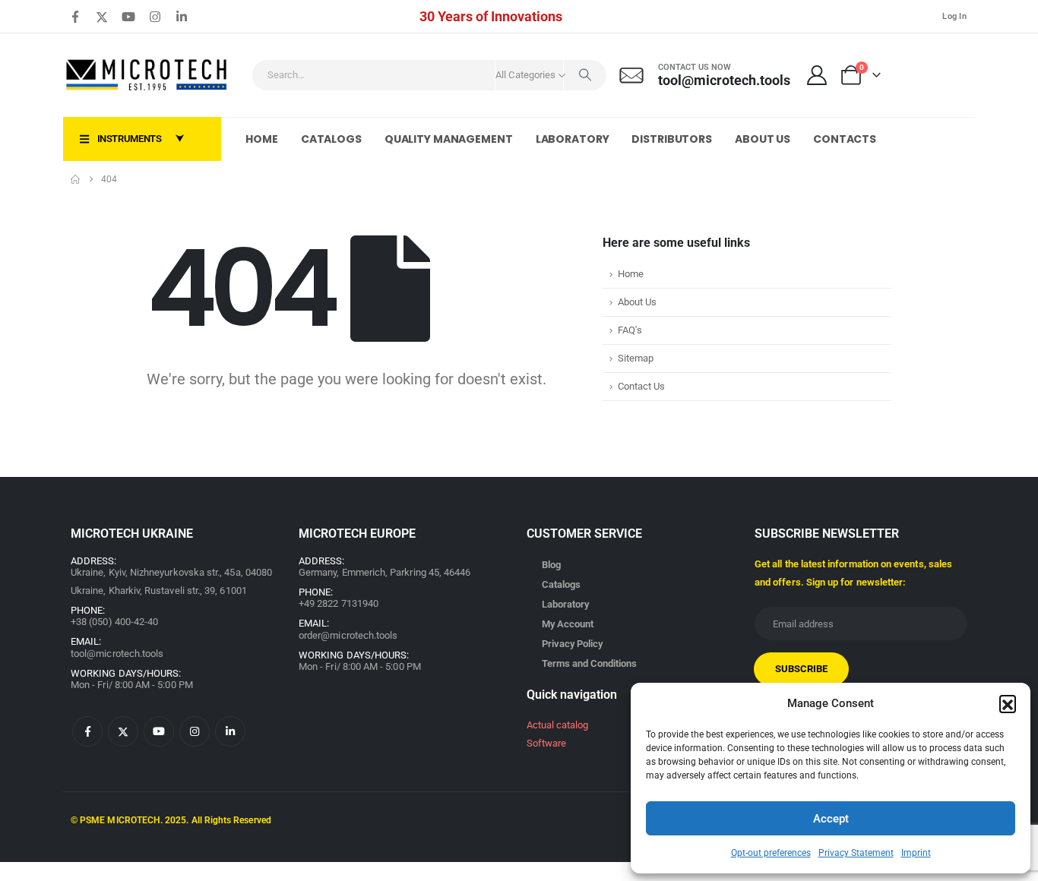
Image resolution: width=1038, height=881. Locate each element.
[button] (1007, 703)
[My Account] (817, 75)
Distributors (671, 139)
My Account (567, 624)
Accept (831, 819)
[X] (101, 16)
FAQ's (630, 330)
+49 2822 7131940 (338, 603)
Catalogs (331, 139)
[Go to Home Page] (75, 179)
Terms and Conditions (589, 663)
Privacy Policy (572, 643)
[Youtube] (128, 16)
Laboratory (572, 139)
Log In (954, 16)
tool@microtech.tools (117, 653)
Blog (551, 564)
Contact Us (641, 386)
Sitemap (635, 358)
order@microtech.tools (348, 635)
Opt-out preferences (771, 853)
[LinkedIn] (181, 16)
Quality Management (449, 139)
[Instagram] (155, 16)
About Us (762, 139)
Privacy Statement (856, 853)
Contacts (844, 139)
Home (261, 139)
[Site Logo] (147, 75)
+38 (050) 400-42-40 (114, 621)
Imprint (916, 853)
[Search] (585, 75)
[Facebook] (75, 16)
